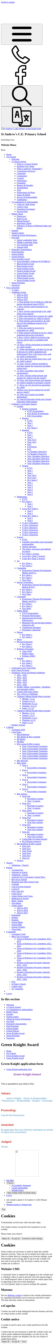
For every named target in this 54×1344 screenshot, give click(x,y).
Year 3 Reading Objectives (38, 456)
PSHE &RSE (22, 611)
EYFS (30, 421)
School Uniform (18, 927)
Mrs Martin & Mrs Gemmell (28, 737)
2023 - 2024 (22, 680)
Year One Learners (35, 822)
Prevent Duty (22, 211)
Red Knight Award (25, 276)
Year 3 (30, 487)
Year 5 (30, 492)
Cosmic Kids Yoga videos (27, 692)
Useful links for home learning (34, 839)
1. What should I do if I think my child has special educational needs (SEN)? (34, 303)
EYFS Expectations (35, 411)
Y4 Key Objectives (30, 530)
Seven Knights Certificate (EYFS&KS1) (33, 261)
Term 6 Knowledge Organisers (35, 758)
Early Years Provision (20, 670)
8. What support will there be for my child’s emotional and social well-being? (35, 334)
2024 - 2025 (22, 682)
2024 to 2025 (22, 299)
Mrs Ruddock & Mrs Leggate (29, 844)
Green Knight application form (19, 1069)
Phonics (25, 418)
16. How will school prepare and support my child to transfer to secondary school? (34, 381)
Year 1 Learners (33, 801)
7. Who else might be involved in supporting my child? (30, 329)
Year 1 (30, 423)
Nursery (20, 860)
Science (20, 537)
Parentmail (16, 915)
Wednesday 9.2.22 (29, 703)
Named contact (18, 233)
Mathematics (22, 497)
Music (19, 639)
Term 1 (25, 765)
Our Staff (15, 238)
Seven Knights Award (21, 259)
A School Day (17, 870)
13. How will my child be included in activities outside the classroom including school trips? (33, 366)
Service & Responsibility (27, 197)
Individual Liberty (24, 223)
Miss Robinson (23, 734)
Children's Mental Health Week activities (33, 696)
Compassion (22, 176)
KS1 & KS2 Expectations (38, 413)
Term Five (26, 825)
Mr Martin (21, 739)
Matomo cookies (14, 1295)
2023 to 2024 (22, 297)
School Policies (18, 257)
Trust (19, 190)
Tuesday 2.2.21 (28, 715)
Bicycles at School (19, 879)
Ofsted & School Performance (24, 235)
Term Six (26, 832)
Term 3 (25, 775)
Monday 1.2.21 (28, 713)
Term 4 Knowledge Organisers (35, 753)
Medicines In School (20, 898)
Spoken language (29, 547)
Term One (26, 796)
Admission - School (20, 875)
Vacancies (16, 285)
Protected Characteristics (22, 249)
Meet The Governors (20, 936)
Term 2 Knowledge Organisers (35, 749)
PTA (13, 982)
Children (10, 727)
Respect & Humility (25, 185)
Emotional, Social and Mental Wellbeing (28, 673)
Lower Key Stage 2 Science (33, 556)
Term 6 (25, 789)
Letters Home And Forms (22, 896)
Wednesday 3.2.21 (29, 718)
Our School (11, 157)
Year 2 (30, 425)
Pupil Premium (18, 252)
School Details (18, 254)
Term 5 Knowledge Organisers (35, 756)
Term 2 (25, 770)
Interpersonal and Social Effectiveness (32, 619)
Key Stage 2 (32, 428)
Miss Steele (21, 763)
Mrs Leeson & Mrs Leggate (28, 744)
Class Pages (16, 732)
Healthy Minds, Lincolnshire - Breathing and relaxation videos (33, 688)
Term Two (26, 803)
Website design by (19, 1204)
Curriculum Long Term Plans (24, 668)
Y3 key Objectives (29, 528)
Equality (15, 230)
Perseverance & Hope (26, 192)
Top (3, 1209)
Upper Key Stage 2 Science (33, 558)
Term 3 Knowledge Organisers (35, 751)
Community (11, 932)
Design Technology (25, 582)
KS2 (29, 449)
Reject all (5, 1239)
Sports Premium (18, 283)
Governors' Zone (19, 934)
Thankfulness (22, 188)
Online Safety (17, 905)
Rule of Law (22, 219)
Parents (9, 867)
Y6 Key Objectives (30, 535)
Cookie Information (20, 1188)
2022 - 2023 (22, 677)
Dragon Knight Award (26, 271)
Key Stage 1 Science (30, 554)
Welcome (15, 159)
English (20, 406)
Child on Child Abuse (26, 204)
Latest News (17, 894)
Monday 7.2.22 (28, 699)
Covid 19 (15, 889)
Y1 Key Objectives (30, 523)
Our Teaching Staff (25, 245)
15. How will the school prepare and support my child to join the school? (32, 376)
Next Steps (26, 580)
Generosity (21, 173)
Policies (10, 1183)
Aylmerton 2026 (18, 730)
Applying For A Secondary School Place (28, 877)
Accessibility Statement (21, 1185)
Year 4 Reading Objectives (38, 459)
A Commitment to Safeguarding (25, 202)
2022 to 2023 (22, 295)
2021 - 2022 (22, 675)
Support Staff (22, 247)
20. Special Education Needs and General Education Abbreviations (34, 400)
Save (24, 1342)
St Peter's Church (19, 984)
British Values (17, 214)
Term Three (27, 810)
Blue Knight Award (25, 266)
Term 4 (25, 780)
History (20, 632)
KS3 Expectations (34, 416)
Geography (21, 596)
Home (8, 154)
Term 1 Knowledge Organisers (35, 746)
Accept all (15, 1239)
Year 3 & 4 (31, 440)
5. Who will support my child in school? (33, 318)
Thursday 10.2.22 (29, 706)
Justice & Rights (23, 195)
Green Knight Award (25, 273)
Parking (15, 917)
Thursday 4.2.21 (29, 720)
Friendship (21, 183)
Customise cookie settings (32, 1239)
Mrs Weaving (22, 760)
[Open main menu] (21, 34)
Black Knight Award (25, 264)
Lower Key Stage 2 (30, 509)
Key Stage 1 (27, 501)
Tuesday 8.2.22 (28, 701)
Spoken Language (29, 409)
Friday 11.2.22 (28, 708)
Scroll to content (8, 2)
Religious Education (25, 649)
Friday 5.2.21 (27, 722)
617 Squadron (17, 989)
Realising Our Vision (25, 166)
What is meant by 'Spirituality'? (29, 169)
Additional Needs (19, 292)
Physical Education (25, 642)
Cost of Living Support (21, 886)
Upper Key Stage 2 (30, 516)
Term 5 (25, 784)
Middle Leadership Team (27, 242)
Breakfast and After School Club (25, 882)
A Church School (19, 161)
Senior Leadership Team (27, 240)
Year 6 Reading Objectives (38, 463)
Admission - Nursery (20, 865)
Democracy (21, 216)
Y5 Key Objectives (30, 532)
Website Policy (18, 1190)
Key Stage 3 (32, 480)
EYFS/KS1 (32, 447)
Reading (25, 430)
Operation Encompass (26, 209)
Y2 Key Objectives (30, 525)
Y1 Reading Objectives (37, 451)
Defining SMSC (29, 656)
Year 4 (30, 489)
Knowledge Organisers (36, 768)
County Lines (22, 207)
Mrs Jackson (22, 794)
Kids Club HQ (18, 891)
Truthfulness (22, 199)
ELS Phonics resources (31, 841)
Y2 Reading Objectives (37, 454)
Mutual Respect (23, 221)
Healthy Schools (18, 725)
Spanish (20, 658)
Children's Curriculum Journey (24, 404)
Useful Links (17, 986)
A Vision (15, 290)
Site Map (10, 1180)
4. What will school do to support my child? (35, 316)
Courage (20, 178)
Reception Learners (35, 799)
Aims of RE (27, 651)
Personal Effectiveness (31, 615)
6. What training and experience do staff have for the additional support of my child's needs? (33, 323)
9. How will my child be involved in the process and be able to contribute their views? (33, 339)
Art (18, 561)
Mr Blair (20, 741)
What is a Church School (27, 164)
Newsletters (16, 903)
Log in (9, 993)
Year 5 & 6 (31, 442)
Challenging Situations (31, 627)
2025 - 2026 (22, 684)
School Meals (17, 922)
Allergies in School (19, 872)
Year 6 (30, 494)
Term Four (26, 818)
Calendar (15, 884)
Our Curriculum (13, 287)
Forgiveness (22, 180)
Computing (21, 568)
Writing (25, 466)
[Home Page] (21, 128)
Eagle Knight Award (25, 268)
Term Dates (16, 929)
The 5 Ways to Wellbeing (27, 694)
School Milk (17, 925)
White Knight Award (25, 278)
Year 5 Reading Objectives (38, 461)
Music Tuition (17, 901)
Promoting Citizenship (31, 630)
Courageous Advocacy (26, 171)
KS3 (29, 444)
